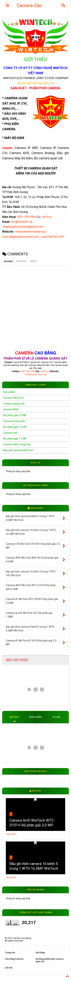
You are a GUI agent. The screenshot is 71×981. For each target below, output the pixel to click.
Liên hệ (8, 967)
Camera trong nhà (14, 421)
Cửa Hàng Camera (14, 959)
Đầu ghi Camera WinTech (18, 450)
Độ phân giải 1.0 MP (15, 427)
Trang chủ (10, 952)
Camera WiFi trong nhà (16, 444)
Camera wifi (10, 432)
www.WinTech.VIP (52, 236)
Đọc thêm (11, 834)
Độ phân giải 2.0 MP (15, 415)
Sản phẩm (9, 392)
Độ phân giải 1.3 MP (15, 438)
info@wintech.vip (21, 221)
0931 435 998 (26, 217)
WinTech (47, 217)
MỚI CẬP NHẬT (17, 660)
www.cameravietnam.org (30, 231)
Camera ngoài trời (14, 403)
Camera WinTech (13, 397)
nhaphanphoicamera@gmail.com (23, 226)
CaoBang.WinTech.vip (35, 374)
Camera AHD (11, 409)
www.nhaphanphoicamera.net (20, 236)
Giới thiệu (40, 952)
